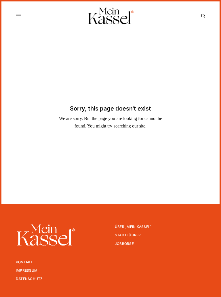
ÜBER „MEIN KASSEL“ (133, 226)
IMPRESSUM (26, 270)
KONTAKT (24, 262)
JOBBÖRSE (124, 243)
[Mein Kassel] (110, 15)
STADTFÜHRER (128, 235)
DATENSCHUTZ (29, 279)
